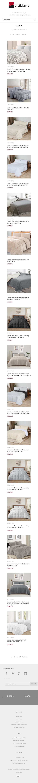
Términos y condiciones (19, 743)
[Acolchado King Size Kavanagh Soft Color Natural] (19, 243)
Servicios (19, 719)
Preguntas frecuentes (19, 740)
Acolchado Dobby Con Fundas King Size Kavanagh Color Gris (18, 488)
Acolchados (17, 34)
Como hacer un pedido (19, 738)
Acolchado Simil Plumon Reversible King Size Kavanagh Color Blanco (18, 184)
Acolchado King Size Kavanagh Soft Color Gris (18, 108)
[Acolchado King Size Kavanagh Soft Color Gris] (19, 91)
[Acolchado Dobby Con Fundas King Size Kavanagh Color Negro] (19, 319)
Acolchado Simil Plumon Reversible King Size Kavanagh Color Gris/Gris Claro (18, 603)
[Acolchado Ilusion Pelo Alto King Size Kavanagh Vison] (19, 547)
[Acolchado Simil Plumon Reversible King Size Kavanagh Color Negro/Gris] (19, 395)
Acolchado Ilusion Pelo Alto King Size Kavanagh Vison (18, 564)
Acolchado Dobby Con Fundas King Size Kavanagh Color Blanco (18, 526)
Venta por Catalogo (19, 727)
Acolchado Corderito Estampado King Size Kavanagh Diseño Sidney (18, 70)
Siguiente (24, 657)
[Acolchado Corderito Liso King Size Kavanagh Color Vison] (19, 205)
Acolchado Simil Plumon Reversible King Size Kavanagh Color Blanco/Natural (18, 451)
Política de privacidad (19, 746)
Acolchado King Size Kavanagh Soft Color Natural (18, 260)
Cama (11, 34)
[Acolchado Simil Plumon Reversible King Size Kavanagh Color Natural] (19, 129)
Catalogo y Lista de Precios (19, 724)
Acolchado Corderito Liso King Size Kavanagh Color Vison (18, 222)
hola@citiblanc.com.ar (19, 763)
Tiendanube (19, 772)
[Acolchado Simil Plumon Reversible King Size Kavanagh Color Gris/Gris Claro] (19, 585)
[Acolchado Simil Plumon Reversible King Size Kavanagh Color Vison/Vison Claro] (19, 357)
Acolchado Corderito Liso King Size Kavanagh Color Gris (18, 298)
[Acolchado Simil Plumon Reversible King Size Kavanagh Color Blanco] (19, 167)
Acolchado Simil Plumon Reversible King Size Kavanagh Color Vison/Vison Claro (19, 375)
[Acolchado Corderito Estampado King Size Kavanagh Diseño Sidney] (19, 53)
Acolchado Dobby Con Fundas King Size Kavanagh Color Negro (18, 336)
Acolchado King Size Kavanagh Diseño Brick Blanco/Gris (16, 640)
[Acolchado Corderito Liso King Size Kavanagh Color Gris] (19, 281)
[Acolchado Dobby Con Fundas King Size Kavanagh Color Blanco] (19, 509)
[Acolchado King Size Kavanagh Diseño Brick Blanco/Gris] (19, 623)
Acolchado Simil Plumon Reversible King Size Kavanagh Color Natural (18, 146)
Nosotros (19, 716)
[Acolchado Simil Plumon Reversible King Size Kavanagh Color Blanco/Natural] (19, 433)
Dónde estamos (19, 722)
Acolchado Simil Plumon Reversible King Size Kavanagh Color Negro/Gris (18, 412)
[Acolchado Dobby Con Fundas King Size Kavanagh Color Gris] (19, 471)
